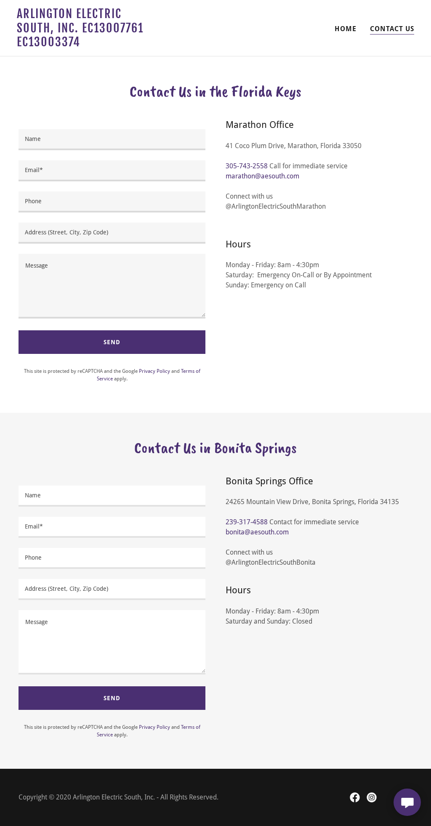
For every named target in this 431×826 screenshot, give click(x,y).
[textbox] (112, 139)
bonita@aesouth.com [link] (257, 532)
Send (112, 342)
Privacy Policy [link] (154, 371)
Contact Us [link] (392, 29)
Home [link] (346, 29)
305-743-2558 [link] (247, 166)
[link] (86, 44)
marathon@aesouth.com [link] (262, 176)
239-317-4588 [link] (247, 522)
